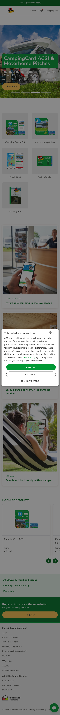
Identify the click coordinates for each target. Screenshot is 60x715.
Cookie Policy (29, 357)
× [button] (54, 333)
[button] (30, 380)
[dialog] (30, 357)
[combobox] (50, 332)
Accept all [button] (31, 367)
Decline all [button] (31, 374)
